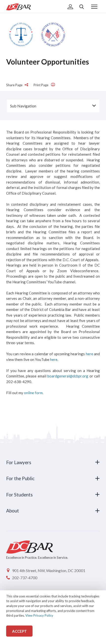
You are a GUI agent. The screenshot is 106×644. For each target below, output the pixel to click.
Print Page (41, 85)
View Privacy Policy (39, 615)
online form (33, 392)
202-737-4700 (24, 577)
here (89, 354)
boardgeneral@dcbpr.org (67, 376)
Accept (19, 631)
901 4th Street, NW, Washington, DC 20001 (48, 570)
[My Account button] (70, 7)
